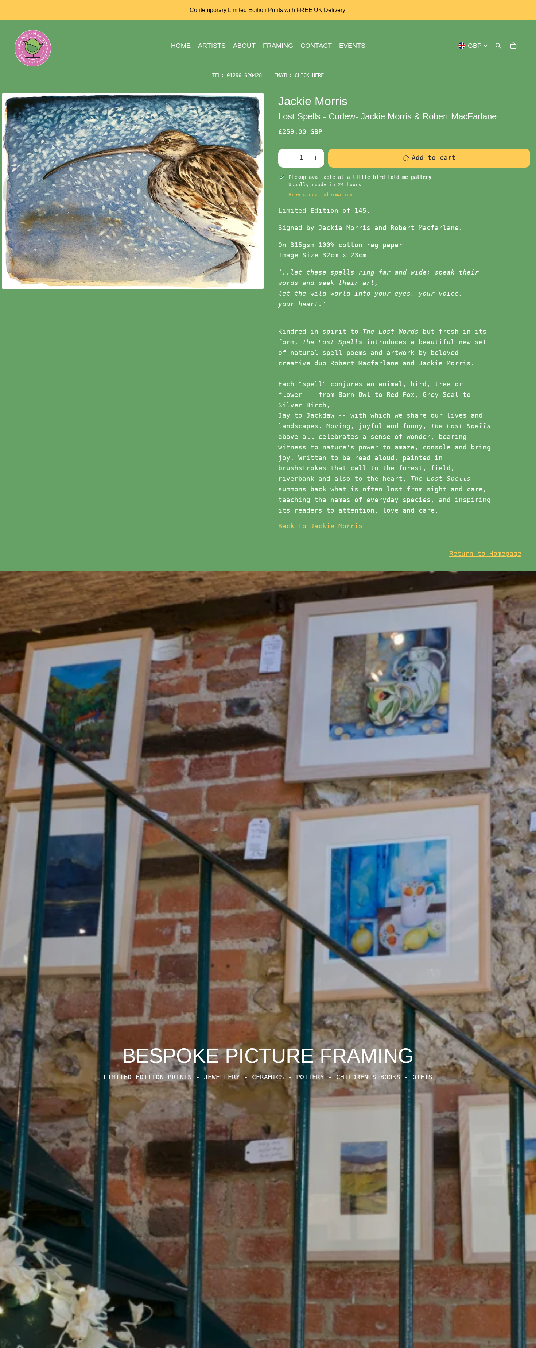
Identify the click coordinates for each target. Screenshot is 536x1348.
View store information (320, 194)
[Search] (498, 46)
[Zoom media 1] (133, 191)
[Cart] (513, 46)
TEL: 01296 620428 (237, 75)
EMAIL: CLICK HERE (299, 75)
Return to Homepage (485, 553)
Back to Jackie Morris (320, 526)
